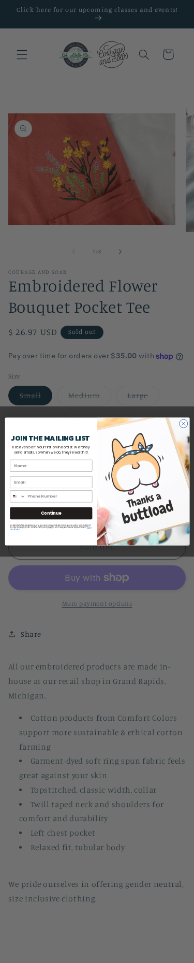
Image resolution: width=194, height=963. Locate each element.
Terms (17, 529)
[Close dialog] (183, 423)
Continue (50, 513)
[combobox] (17, 496)
